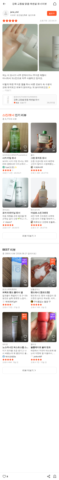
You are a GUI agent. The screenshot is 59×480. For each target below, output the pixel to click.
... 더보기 (6, 90)
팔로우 (52, 13)
